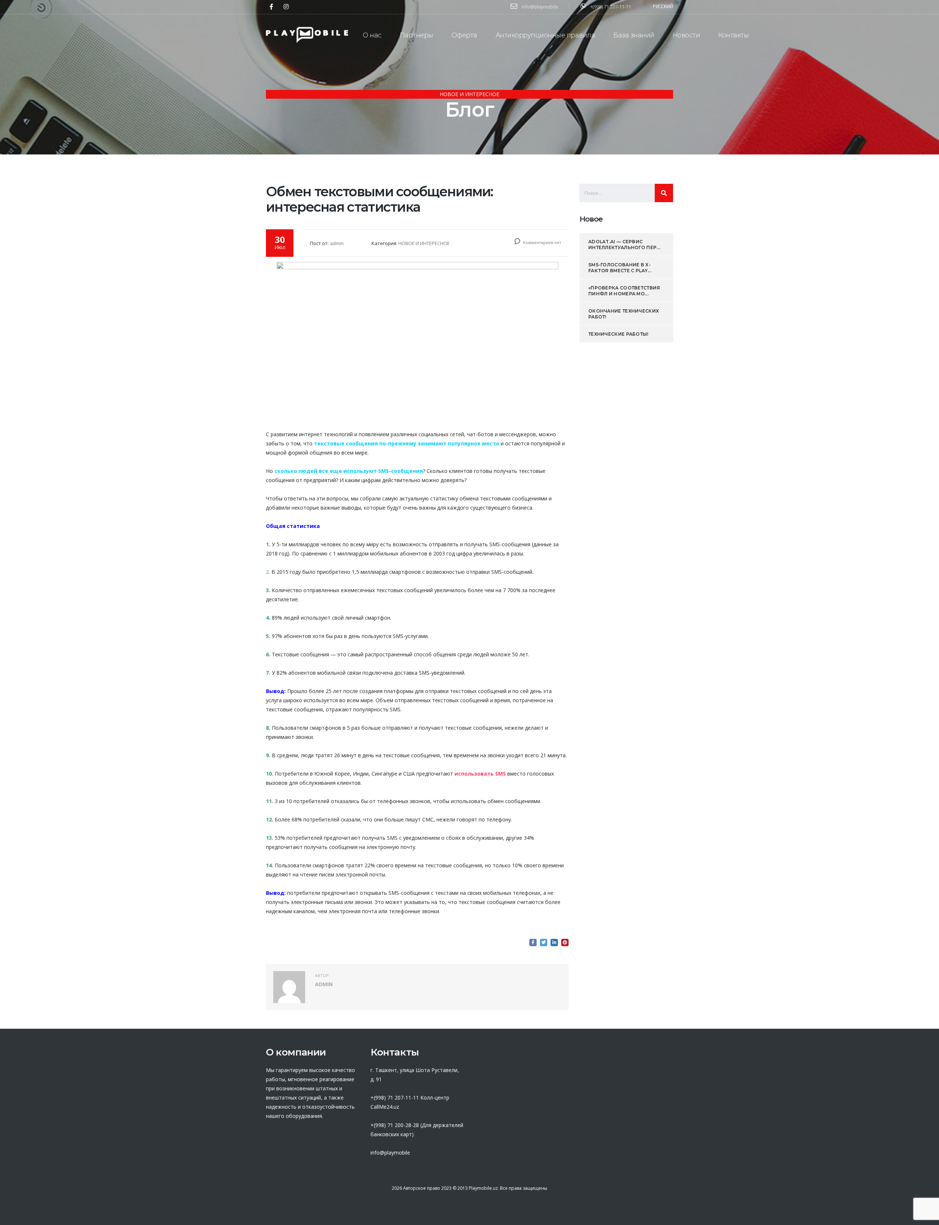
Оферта (464, 35)
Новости (686, 35)
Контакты (733, 35)
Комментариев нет (541, 242)
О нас (372, 35)
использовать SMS (480, 773)
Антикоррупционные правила (545, 35)
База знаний (633, 35)
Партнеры (416, 35)
